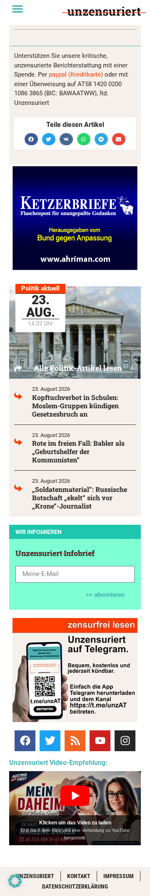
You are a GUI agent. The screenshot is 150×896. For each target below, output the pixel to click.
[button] (17, 8)
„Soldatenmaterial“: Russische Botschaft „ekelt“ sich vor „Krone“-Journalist (79, 497)
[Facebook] (25, 740)
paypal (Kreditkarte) (76, 74)
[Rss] (75, 740)
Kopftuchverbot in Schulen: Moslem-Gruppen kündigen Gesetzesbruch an (75, 405)
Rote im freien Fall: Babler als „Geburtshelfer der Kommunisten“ (78, 451)
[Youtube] (100, 740)
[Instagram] (125, 740)
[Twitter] (50, 740)
